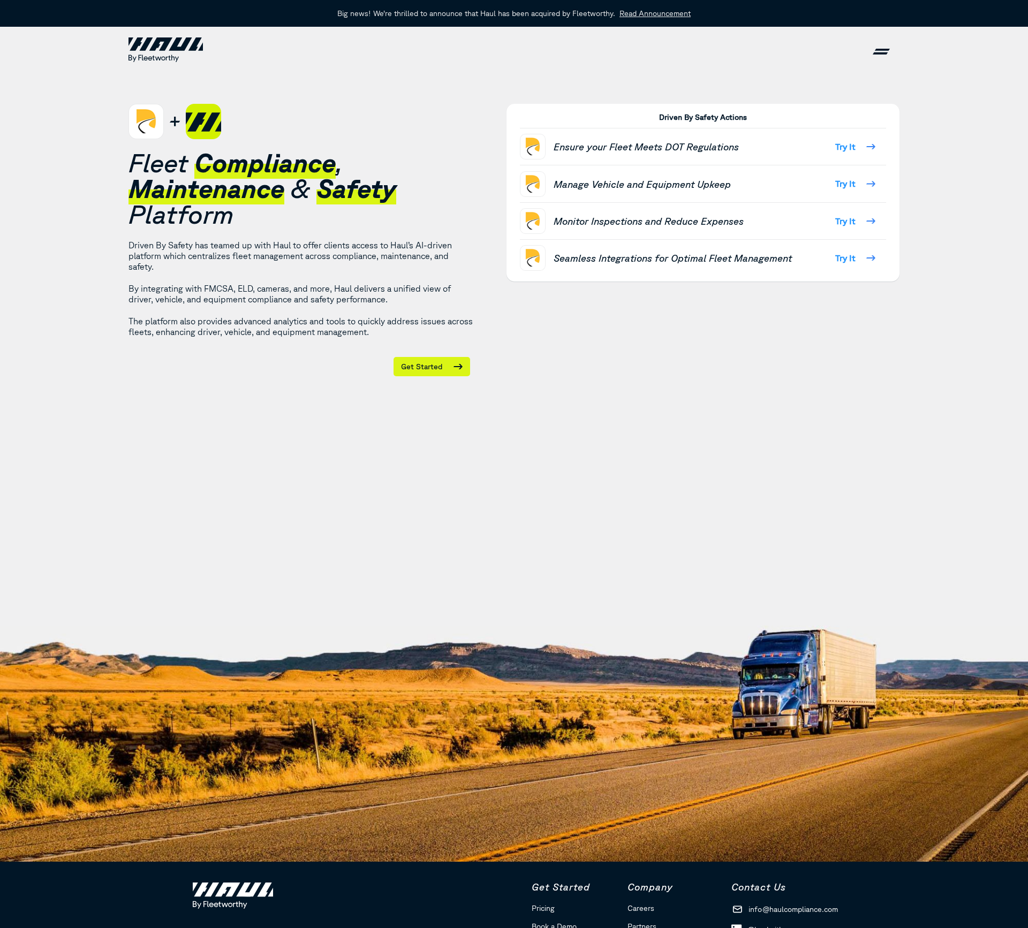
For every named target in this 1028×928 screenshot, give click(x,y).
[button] (881, 50)
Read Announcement (655, 13)
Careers (641, 908)
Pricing (543, 908)
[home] (165, 49)
